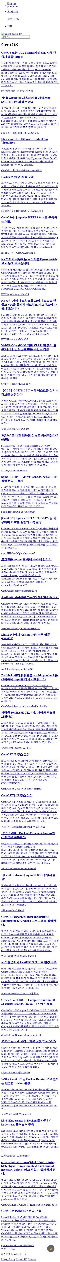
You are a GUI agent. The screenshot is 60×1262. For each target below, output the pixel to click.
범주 (9, 26)
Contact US (21, 1259)
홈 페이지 (12, 11)
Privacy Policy (8, 1259)
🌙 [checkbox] (51, 1248)
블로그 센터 (13, 19)
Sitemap (32, 1259)
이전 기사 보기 (9, 1248)
